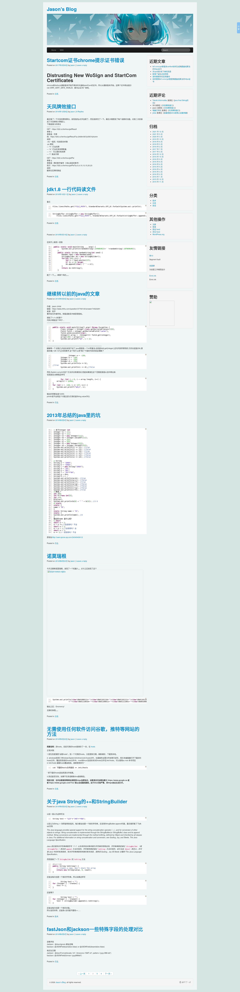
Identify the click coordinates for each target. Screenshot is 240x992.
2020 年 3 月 (157, 136)
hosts (93, 746)
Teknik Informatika (159, 100)
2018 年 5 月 (157, 144)
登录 (154, 227)
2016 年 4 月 (157, 169)
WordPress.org (158, 234)
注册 (154, 224)
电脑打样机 (156, 110)
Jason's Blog (61, 982)
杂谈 (154, 205)
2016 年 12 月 (158, 154)
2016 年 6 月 (157, 164)
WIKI (62, 50)
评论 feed (156, 232)
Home (53, 50)
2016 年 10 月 (158, 156)
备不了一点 (186, 982)
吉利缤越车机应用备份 (161, 76)
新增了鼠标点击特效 (160, 74)
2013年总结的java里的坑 (73, 415)
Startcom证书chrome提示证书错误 (85, 60)
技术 (56, 916)
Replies (80, 111)
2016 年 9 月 (157, 159)
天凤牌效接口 (61, 106)
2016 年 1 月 (157, 176)
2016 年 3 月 (157, 171)
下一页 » (108, 973)
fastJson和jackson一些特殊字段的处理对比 (95, 929)
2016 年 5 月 (157, 166)
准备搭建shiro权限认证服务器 (175, 113)
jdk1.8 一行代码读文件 (71, 189)
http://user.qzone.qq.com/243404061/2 (67, 537)
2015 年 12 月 (158, 179)
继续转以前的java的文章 (73, 293)
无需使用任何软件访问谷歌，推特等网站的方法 (93, 731)
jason (72, 65)
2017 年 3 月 (157, 151)
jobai (154, 113)
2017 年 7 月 (157, 149)
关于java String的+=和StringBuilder (87, 801)
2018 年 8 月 (157, 141)
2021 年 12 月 (158, 131)
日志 (56, 93)
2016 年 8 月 (157, 161)
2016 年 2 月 (157, 174)
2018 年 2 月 (157, 146)
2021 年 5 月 (157, 134)
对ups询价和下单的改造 (161, 71)
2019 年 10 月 (158, 139)
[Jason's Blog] (120, 29)
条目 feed (156, 229)
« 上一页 (81, 973)
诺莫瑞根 (56, 555)
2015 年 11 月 (158, 181)
